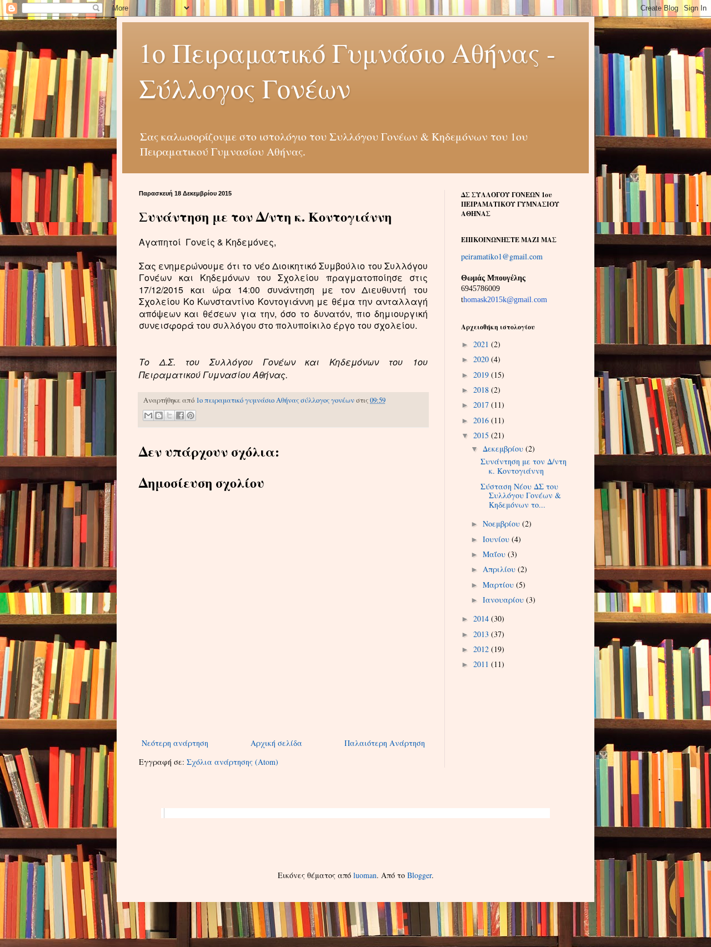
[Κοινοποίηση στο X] (169, 415)
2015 (482, 435)
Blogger (419, 875)
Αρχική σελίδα (276, 743)
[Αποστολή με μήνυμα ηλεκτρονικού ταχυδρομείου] (148, 415)
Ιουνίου (497, 539)
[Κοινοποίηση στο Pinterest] (190, 415)
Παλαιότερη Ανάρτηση (384, 743)
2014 (482, 618)
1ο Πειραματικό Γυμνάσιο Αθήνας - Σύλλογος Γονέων (347, 70)
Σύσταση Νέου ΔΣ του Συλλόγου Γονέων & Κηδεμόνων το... (520, 495)
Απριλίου (500, 569)
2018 (482, 389)
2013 (482, 634)
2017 (482, 404)
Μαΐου (495, 554)
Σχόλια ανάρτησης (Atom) (232, 761)
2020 (482, 359)
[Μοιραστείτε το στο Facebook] (180, 415)
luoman (365, 875)
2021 (482, 344)
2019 (482, 374)
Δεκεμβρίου (504, 448)
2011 (482, 664)
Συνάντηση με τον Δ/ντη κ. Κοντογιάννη (523, 466)
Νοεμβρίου (502, 523)
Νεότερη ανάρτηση (175, 743)
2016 (482, 420)
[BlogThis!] (158, 415)
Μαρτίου (499, 584)
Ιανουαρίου (504, 599)
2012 (482, 649)
